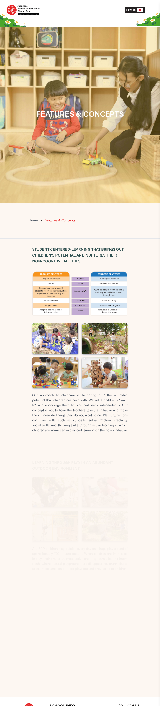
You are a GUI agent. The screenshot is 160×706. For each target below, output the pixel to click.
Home (33, 220)
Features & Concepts (60, 220)
